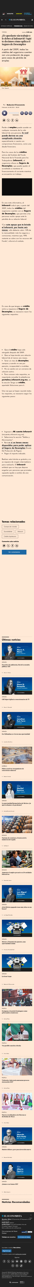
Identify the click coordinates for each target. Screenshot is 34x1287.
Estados (4, 835)
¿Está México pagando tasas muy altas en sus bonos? (17, 908)
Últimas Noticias (6, 26)
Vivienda (4, 32)
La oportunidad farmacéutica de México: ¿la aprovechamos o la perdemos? (16, 804)
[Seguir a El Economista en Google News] (13, 1266)
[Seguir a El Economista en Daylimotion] (30, 1261)
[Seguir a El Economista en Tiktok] (21, 1266)
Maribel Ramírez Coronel (9, 811)
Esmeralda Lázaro (7, 880)
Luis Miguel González (8, 915)
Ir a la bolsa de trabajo (24, 1237)
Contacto (15, 1226)
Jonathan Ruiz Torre (8, 741)
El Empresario (23, 1219)
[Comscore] (14, 1283)
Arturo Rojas (6, 1053)
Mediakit (11, 1222)
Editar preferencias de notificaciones (11, 1228)
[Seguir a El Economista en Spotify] (21, 1261)
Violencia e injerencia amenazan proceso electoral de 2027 (16, 1081)
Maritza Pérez (6, 1018)
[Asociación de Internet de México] (22, 1282)
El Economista (15, 1219)
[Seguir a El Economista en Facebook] (4, 1261)
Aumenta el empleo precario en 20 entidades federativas (17, 873)
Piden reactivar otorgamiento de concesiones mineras (13, 769)
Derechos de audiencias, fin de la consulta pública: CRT (16, 665)
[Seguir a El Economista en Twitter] (8, 1261)
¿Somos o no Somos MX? (10, 1184)
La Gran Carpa (6, 976)
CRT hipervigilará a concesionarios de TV (16, 699)
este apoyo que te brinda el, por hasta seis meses (16, 227)
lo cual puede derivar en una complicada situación (15, 135)
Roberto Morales (7, 776)
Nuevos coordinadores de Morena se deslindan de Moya (14, 1116)
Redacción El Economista (9, 984)
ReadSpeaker (16, 114)
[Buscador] (6, 20)
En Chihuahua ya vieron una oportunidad (16, 734)
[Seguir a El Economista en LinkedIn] (13, 1261)
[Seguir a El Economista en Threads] (17, 1266)
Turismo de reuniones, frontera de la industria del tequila (14, 839)
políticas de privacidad (21, 1254)
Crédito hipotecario (10, 536)
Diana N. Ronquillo (8, 707)
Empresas (4, 766)
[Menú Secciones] (2, 20)
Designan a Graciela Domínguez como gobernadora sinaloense (15, 1012)
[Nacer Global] (27, 1232)
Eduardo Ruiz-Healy (8, 1157)
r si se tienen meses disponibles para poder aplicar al (16, 445)
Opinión (4, 662)
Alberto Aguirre (7, 1192)
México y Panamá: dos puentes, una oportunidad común (14, 942)
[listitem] (4, 113)
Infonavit (20, 531)
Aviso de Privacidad (15, 1224)
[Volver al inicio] (17, 1216)
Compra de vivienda (10, 526)
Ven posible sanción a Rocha (11, 1046)
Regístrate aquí (6, 1251)
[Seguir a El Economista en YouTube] (17, 1261)
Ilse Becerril (6, 845)
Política (4, 1008)
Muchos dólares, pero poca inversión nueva (16, 1149)
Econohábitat (8, 531)
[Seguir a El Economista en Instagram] (25, 1261)
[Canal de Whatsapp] (30, 1104)
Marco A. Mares (7, 672)
